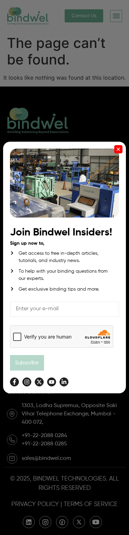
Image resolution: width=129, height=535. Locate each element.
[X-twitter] (39, 381)
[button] (118, 149)
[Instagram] (26, 381)
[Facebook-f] (14, 381)
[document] (64, 267)
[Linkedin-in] (64, 381)
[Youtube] (51, 381)
